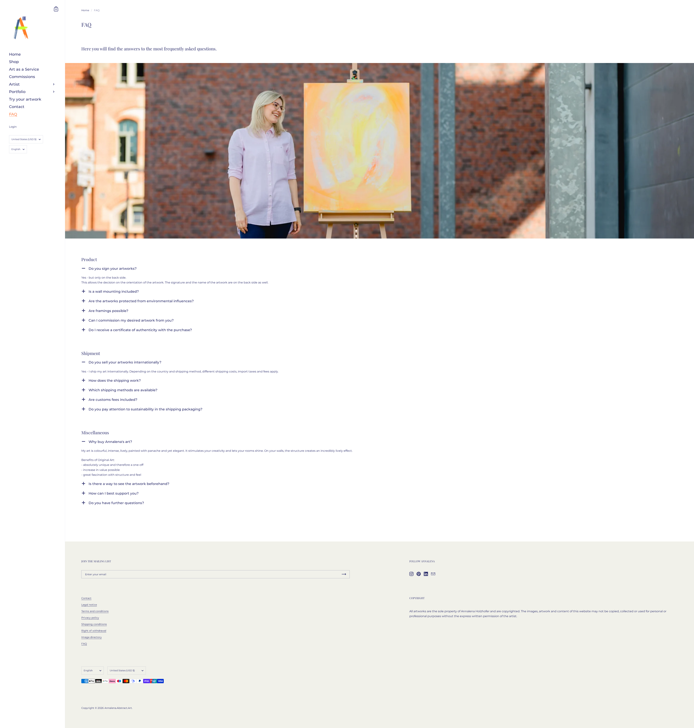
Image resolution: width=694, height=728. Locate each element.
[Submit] (344, 574)
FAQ (84, 643)
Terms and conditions (95, 611)
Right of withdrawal (93, 630)
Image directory (91, 637)
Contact (86, 598)
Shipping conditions (94, 624)
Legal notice (89, 604)
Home (85, 10)
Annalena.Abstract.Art (118, 708)
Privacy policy (90, 617)
